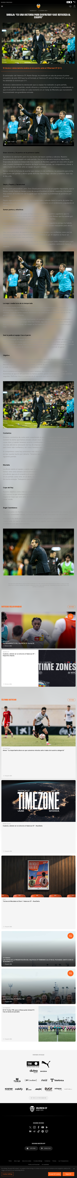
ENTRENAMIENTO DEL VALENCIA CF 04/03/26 (18, 643)
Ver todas (71, 607)
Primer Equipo (7, 823)
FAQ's (10, 1161)
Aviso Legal (17, 1161)
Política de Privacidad (33, 1164)
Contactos (47, 1161)
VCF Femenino (6, 957)
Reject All (68, 1174)
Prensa (54, 1161)
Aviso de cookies (26, 1161)
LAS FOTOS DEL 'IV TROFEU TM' (14, 999)
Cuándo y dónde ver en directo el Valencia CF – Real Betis (23, 826)
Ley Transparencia (63, 1161)
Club (4, 899)
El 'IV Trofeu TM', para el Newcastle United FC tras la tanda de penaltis (18, 1011)
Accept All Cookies (54, 1174)
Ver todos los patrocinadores (39, 1098)
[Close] (74, 1169)
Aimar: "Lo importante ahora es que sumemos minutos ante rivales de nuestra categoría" (33, 750)
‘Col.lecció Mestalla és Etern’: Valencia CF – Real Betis (21, 901)
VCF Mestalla (6, 748)
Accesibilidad (45, 1164)
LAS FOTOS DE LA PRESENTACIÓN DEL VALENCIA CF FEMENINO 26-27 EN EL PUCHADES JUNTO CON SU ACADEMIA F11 (38, 961)
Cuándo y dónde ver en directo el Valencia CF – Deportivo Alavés (19, 655)
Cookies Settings (38, 1161)
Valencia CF (33, 10)
